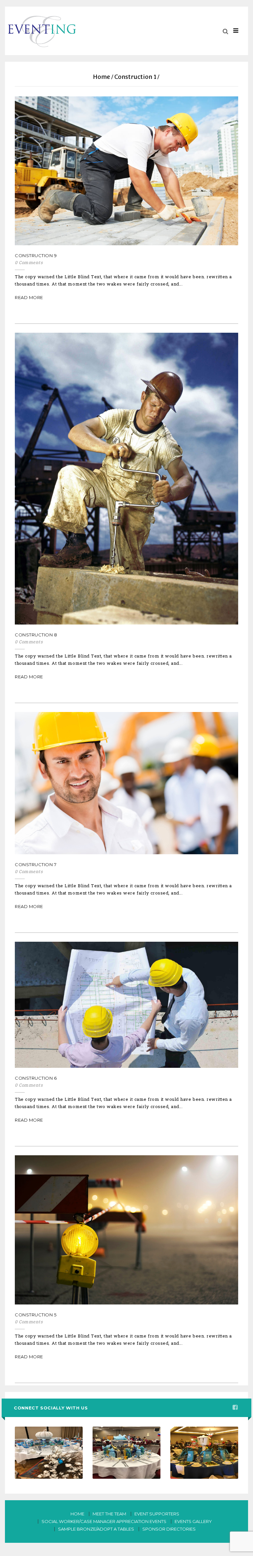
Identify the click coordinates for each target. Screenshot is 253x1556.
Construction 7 (35, 864)
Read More (29, 297)
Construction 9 (36, 255)
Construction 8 (36, 634)
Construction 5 (35, 1314)
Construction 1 (135, 76)
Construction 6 (36, 1078)
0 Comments (28, 263)
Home (101, 76)
